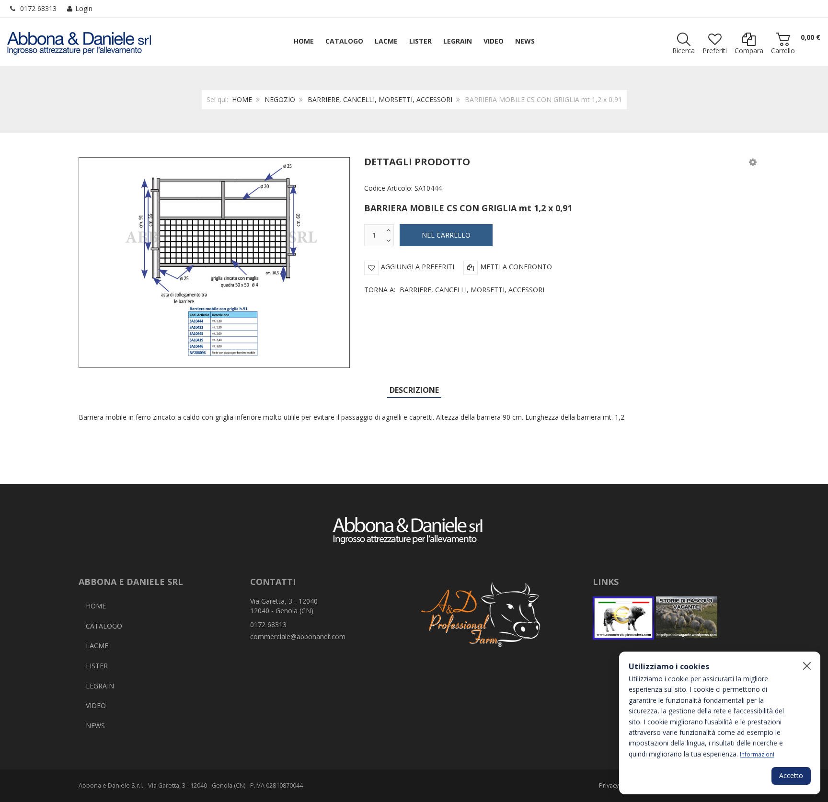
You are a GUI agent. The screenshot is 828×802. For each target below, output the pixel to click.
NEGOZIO (279, 99)
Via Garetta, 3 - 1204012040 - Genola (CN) (284, 605)
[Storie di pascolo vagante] (686, 618)
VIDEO (96, 705)
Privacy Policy (617, 785)
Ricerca (683, 50)
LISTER (97, 665)
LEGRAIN (100, 685)
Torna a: (454, 289)
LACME (97, 645)
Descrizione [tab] (414, 390)
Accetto (791, 775)
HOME (242, 99)
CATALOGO (104, 625)
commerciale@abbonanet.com (297, 636)
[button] (753, 161)
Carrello (783, 50)
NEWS (95, 725)
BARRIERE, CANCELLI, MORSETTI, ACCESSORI (380, 99)
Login (83, 8)
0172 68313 (38, 8)
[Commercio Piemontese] (623, 618)
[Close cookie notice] (807, 666)
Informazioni (757, 754)
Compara (749, 50)
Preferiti (714, 50)
